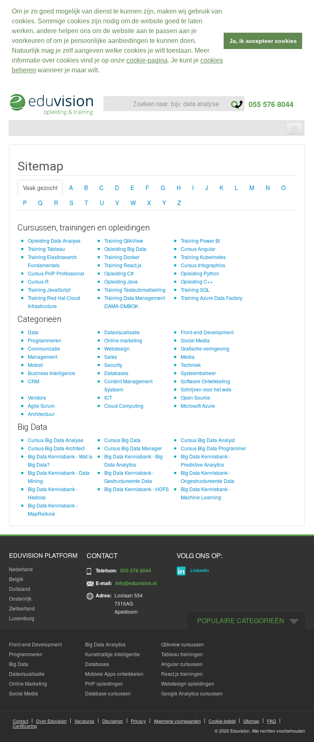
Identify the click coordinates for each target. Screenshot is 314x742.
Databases (116, 372)
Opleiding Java (121, 281)
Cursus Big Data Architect (56, 448)
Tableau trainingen (182, 653)
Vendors (37, 397)
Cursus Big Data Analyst (208, 439)
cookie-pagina (147, 60)
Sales (110, 356)
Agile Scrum (41, 405)
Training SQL (195, 289)
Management (42, 356)
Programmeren (44, 340)
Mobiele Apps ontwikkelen (114, 673)
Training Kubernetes (203, 256)
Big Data (18, 663)
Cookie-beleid (222, 720)
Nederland (21, 568)
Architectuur (41, 413)
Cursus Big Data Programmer (213, 448)
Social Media (195, 340)
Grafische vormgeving (205, 348)
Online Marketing (28, 683)
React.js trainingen (182, 673)
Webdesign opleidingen (187, 683)
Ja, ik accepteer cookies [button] (263, 41)
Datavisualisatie (122, 332)
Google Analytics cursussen (192, 693)
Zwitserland (22, 608)
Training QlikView (123, 240)
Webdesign (117, 348)
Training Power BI (200, 240)
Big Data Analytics (105, 644)
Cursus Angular (198, 248)
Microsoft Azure (198, 405)
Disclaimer (112, 720)
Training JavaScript (49, 289)
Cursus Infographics (203, 264)
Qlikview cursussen (182, 644)
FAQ (271, 720)
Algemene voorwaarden (177, 720)
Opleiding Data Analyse (54, 240)
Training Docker (121, 256)
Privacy (138, 720)
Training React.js (122, 264)
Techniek (191, 364)
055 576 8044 (268, 104)
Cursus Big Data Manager (133, 448)
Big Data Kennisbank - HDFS (136, 488)
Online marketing (123, 340)
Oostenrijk (20, 598)
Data (33, 332)
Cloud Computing (124, 405)
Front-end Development (207, 332)
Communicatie (44, 348)
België (16, 578)
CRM (33, 381)
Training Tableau (46, 248)
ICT (108, 397)
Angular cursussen (182, 663)
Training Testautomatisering (135, 289)
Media (188, 356)
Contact (20, 720)
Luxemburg (21, 618)
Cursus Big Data (122, 439)
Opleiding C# (119, 273)
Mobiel (35, 364)
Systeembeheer (198, 372)
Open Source (195, 397)
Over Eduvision (51, 720)
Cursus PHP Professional (56, 273)
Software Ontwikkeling (205, 381)
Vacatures (84, 720)
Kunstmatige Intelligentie (112, 653)
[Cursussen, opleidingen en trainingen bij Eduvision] (51, 104)
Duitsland (19, 588)
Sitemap (251, 720)
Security (113, 364)
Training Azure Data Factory (211, 297)
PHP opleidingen (104, 683)
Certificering (25, 725)
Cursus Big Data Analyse (55, 439)
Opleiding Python (200, 273)
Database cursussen (108, 693)
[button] (102, 71)
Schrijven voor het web (206, 389)
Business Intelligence (51, 372)
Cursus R (38, 281)
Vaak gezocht (40, 187)
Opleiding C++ (197, 281)
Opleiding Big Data (125, 248)
